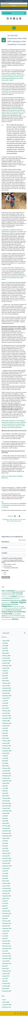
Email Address (6, 547)
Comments (7, 1010)
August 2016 (6, 921)
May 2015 (5, 944)
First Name (5, 553)
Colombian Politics (10, 600)
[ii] (21, 347)
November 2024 (7, 696)
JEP (25, 613)
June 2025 (5, 678)
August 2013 (6, 966)
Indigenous (7, 612)
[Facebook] (14, 18)
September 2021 (7, 786)
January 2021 (6, 806)
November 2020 (7, 811)
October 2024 (6, 698)
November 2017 (7, 896)
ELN (18, 604)
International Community (18, 612)
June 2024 (5, 708)
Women (15, 625)
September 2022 (7, 756)
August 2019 (6, 844)
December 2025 (7, 666)
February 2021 (6, 804)
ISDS (20, 526)
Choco (9, 598)
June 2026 (5, 651)
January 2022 (6, 776)
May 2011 (5, 986)
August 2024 (6, 703)
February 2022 (6, 773)
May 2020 (5, 824)
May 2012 (5, 971)
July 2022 (5, 761)
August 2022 (6, 758)
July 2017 (5, 906)
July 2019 (5, 846)
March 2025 (6, 686)
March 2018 (6, 886)
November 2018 (7, 866)
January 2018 (6, 891)
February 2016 (6, 926)
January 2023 (6, 748)
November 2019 (7, 839)
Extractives (16, 525)
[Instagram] (8, 18)
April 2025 (5, 683)
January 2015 (6, 949)
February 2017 (6, 916)
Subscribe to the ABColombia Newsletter (14, 1)
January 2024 (6, 718)
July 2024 (5, 706)
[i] (2, 493)
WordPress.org (7, 1012)
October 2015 (6, 931)
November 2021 (7, 781)
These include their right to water (11, 183)
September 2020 (7, 816)
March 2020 (6, 829)
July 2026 (5, 648)
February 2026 (6, 661)
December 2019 (7, 836)
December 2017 (7, 894)
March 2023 (6, 743)
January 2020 (6, 834)
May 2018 (5, 881)
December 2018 (7, 864)
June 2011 (5, 984)
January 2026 (6, 663)
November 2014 (7, 951)
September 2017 (7, 901)
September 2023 (7, 728)
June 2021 (5, 793)
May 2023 (5, 738)
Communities (19, 600)
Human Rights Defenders (10, 610)
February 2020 (6, 831)
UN (11, 623)
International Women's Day (15, 613)
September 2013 (7, 964)
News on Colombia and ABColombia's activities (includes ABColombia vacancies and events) (13, 567)
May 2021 (5, 796)
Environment (6, 606)
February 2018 (6, 889)
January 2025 (6, 691)
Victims (22, 623)
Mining (10, 615)
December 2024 (7, 693)
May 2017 (5, 911)
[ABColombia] (14, 25)
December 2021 (7, 778)
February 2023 (6, 746)
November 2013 (7, 961)
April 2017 (5, 914)
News (21, 525)
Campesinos (22, 596)
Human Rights (18, 608)
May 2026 (5, 653)
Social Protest (10, 621)
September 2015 (7, 934)
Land (6, 615)
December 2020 (7, 809)
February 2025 (6, 688)
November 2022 (7, 751)
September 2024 (7, 701)
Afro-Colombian (8, 596)
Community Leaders (6, 602)
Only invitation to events (10, 569)
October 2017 (6, 899)
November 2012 (7, 969)
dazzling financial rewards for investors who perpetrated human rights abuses (14, 283)
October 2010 (6, 989)
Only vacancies (8, 571)
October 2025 (6, 668)
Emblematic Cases (8, 525)
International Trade (5, 613)
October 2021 (6, 783)
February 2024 (6, 716)
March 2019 (6, 856)
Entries (6, 1007)
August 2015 (6, 936)
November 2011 (7, 976)
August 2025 (6, 673)
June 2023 (5, 736)
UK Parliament (6, 623)
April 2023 (5, 741)
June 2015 (5, 941)
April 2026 (5, 656)
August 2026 (6, 646)
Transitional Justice (19, 621)
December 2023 (7, 721)
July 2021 (5, 791)
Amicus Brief (15, 162)
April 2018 (5, 884)
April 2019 (5, 854)
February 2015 (6, 946)
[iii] (2, 507)
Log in (4, 1005)
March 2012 (6, 974)
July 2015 (5, 939)
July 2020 (5, 821)
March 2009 (6, 994)
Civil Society (17, 598)
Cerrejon (16, 526)
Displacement (8, 604)
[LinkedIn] (20, 18)
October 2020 (6, 814)
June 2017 (5, 909)
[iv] (2, 516)
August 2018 (6, 874)
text (5, 579)
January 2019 (6, 861)
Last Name (4, 558)
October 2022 (6, 753)
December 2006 (7, 996)
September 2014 (7, 954)
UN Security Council (16, 623)
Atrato (16, 596)
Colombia (4, 600)
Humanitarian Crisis (6, 608)
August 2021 (6, 788)
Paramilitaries (17, 615)
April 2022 (5, 768)
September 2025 (7, 671)
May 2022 (5, 766)
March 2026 (6, 658)
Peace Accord (14, 617)
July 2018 (5, 876)
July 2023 (5, 733)
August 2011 (6, 981)
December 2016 (7, 919)
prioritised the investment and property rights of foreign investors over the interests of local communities (13, 117)
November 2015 (7, 929)
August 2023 (6, 731)
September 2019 (7, 841)
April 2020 (5, 826)
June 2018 (5, 879)
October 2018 (6, 869)
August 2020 (6, 819)
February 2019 (6, 859)
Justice (3, 615)
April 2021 (5, 798)
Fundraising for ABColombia (11, 573)
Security (15, 619)
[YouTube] (17, 18)
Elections (15, 604)
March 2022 (6, 771)
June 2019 (5, 849)
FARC (19, 606)
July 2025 (5, 676)
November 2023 (7, 723)
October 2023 (6, 726)
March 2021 (6, 801)
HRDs (23, 606)
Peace (4, 617)
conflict (13, 602)
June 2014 (5, 956)
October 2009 (6, 991)
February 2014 (6, 959)
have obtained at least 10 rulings (16, 176)
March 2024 (6, 713)
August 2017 (6, 904)
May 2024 (5, 711)
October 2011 (6, 979)
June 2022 (5, 763)
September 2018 (7, 871)
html (5, 577)
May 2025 (5, 681)
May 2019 (5, 851)
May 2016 (5, 924)
